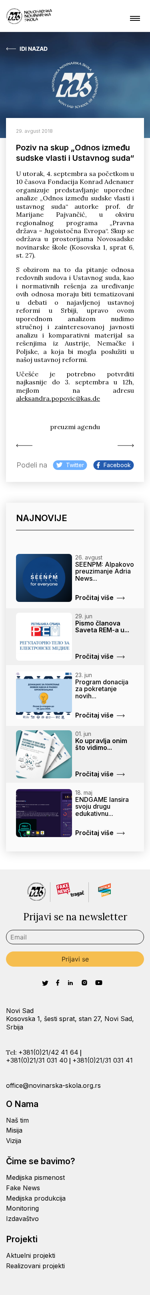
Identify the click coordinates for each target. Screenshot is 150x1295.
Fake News (23, 1188)
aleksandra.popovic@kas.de (58, 398)
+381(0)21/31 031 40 (37, 1060)
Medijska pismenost (35, 1177)
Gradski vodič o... (26, 445)
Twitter (75, 465)
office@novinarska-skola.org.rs (53, 1085)
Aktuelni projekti (30, 1255)
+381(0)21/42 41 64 (48, 1052)
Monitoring (22, 1208)
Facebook (117, 465)
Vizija (13, 1141)
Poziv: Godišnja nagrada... (124, 445)
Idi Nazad (34, 49)
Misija (14, 1130)
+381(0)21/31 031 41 (102, 1060)
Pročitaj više (94, 598)
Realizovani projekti (35, 1266)
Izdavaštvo (22, 1219)
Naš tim (17, 1120)
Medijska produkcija (36, 1198)
